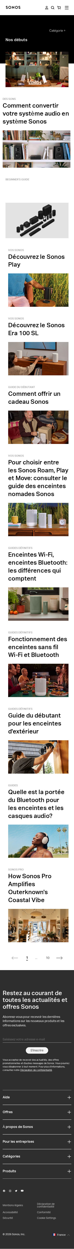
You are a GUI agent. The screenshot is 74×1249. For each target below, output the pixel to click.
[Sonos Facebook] (6, 1191)
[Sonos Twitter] (18, 1191)
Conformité (44, 1212)
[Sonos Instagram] (12, 1191)
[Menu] (66, 7)
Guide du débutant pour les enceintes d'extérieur (34, 724)
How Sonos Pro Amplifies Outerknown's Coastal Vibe (29, 888)
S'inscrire (37, 1050)
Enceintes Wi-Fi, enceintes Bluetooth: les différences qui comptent (37, 567)
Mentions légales (13, 1205)
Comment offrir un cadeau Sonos (34, 398)
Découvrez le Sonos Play (36, 261)
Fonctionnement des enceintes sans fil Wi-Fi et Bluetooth (37, 647)
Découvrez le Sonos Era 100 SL (36, 329)
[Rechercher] (52, 7)
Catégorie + (57, 31)
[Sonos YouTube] (24, 1191)
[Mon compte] (46, 7)
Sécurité (8, 1218)
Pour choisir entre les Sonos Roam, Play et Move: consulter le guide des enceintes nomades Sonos (38, 478)
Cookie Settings (46, 1218)
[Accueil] (13, 7)
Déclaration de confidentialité (36, 1070)
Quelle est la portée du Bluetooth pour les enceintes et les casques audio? (36, 804)
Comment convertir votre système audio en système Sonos (36, 114)
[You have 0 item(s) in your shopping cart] (59, 7)
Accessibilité (10, 1212)
